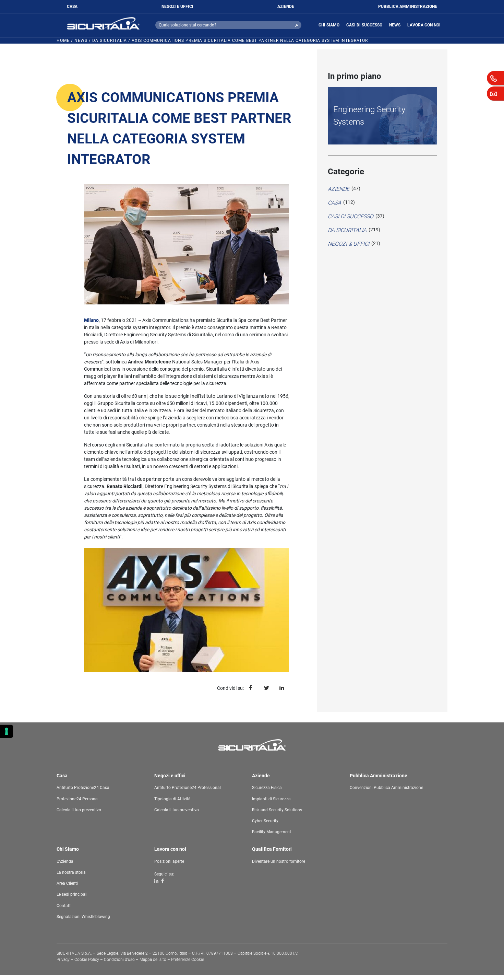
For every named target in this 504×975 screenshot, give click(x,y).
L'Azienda (65, 861)
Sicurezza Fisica (267, 787)
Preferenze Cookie (187, 959)
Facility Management (271, 831)
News (80, 40)
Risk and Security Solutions (277, 810)
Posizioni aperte (169, 861)
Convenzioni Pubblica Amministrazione (386, 787)
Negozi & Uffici (348, 244)
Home (63, 40)
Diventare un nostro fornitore (278, 861)
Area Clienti (67, 883)
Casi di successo (350, 216)
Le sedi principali (72, 894)
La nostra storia (71, 872)
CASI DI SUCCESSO (364, 25)
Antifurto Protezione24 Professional (187, 787)
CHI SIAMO (329, 25)
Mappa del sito (153, 959)
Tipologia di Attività (172, 799)
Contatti (64, 905)
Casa (334, 202)
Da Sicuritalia (109, 40)
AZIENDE (285, 6)
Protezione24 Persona (77, 799)
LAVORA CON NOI (424, 25)
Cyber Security (265, 821)
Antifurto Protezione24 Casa (83, 787)
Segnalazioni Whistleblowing (83, 916)
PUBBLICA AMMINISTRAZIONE (407, 6)
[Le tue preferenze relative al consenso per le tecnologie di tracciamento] (6, 731)
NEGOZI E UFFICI (177, 6)
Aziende (338, 189)
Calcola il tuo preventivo (79, 810)
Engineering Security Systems (369, 116)
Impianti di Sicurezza (271, 799)
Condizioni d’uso (119, 959)
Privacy (63, 959)
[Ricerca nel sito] (297, 25)
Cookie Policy (86, 959)
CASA (72, 6)
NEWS (394, 25)
